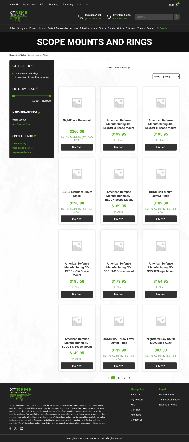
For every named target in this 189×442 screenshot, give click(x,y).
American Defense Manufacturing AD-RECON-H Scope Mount (160, 124)
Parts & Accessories (58, 28)
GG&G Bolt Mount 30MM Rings (160, 194)
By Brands (162, 28)
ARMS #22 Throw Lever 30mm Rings (118, 341)
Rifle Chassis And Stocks (93, 28)
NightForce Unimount (77, 120)
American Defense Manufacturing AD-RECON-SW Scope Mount (76, 269)
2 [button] (118, 378)
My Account (29, 4)
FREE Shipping (19, 143)
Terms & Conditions (169, 399)
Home (11, 55)
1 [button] (113, 378)
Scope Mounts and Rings (26, 73)
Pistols (32, 28)
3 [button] (124, 378)
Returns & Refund (168, 404)
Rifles (12, 28)
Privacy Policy (166, 394)
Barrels (111, 28)
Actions (74, 28)
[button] (108, 378)
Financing (68, 4)
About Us (14, 4)
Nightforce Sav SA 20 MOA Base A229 (161, 341)
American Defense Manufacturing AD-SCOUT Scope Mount (161, 267)
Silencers (130, 28)
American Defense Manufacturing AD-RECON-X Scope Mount (118, 124)
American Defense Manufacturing (33, 77)
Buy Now (77, 147)
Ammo (42, 28)
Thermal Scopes (145, 28)
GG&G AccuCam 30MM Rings (77, 194)
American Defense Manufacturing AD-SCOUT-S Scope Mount (77, 342)
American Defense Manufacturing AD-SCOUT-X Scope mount (119, 267)
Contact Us (83, 4)
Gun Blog (53, 4)
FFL (42, 4)
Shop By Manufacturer (22, 148)
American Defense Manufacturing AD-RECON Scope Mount (119, 195)
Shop (18, 55)
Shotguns (22, 28)
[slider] (13, 96)
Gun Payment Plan (21, 124)
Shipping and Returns (22, 152)
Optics (120, 28)
